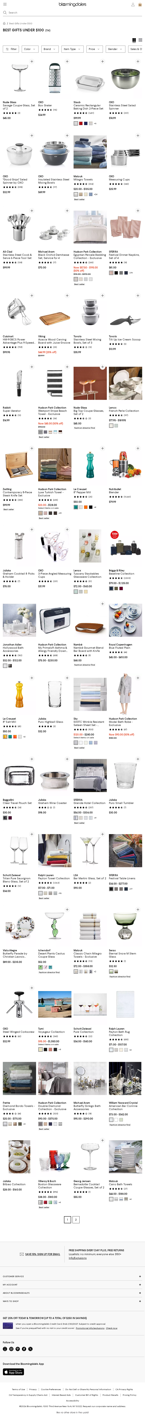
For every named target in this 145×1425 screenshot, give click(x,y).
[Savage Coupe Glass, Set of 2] (19, 78)
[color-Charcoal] (40, 432)
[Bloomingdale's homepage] (5, 24)
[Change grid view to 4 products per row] (134, 40)
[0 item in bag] (140, 4)
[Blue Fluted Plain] (125, 620)
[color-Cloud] (76, 279)
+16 (60, 893)
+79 (131, 273)
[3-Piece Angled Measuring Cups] (54, 546)
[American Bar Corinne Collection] (125, 1078)
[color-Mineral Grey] (76, 742)
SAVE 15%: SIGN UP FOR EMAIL (42, 1254)
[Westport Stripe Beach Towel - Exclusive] (54, 383)
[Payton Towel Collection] (54, 851)
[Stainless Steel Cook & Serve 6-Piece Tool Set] (19, 227)
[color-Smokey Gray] (116, 971)
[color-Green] (76, 591)
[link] (19, 110)
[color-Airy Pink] (45, 513)
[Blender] (125, 465)
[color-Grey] (116, 889)
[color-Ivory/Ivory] (81, 818)
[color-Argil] (15, 1124)
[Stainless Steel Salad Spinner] (125, 78)
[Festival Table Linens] (125, 851)
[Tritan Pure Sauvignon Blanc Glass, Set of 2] (19, 851)
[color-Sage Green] (20, 1124)
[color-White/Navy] (90, 971)
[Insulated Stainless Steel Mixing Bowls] (54, 152)
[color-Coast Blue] (90, 742)
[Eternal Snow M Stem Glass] (125, 926)
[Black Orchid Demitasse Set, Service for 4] (54, 227)
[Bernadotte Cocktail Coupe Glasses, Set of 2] (90, 1157)
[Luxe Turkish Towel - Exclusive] (54, 465)
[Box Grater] (54, 78)
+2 (95, 971)
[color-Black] (116, 273)
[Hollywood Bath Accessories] (19, 620)
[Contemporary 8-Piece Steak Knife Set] (19, 465)
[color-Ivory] (90, 123)
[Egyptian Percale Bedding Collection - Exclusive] (90, 227)
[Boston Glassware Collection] (54, 1157)
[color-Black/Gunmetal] (55, 1049)
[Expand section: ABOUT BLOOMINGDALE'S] (72, 1293)
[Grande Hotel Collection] (90, 775)
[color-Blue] (86, 123)
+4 (95, 507)
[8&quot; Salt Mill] (19, 694)
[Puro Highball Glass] (54, 694)
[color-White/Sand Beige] (76, 971)
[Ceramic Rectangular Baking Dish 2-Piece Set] (90, 78)
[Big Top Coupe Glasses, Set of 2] (90, 383)
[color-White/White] (86, 818)
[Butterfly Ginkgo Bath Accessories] (90, 1078)
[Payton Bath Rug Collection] (125, 1004)
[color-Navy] (126, 273)
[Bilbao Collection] (19, 1157)
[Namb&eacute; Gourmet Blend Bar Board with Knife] (90, 620)
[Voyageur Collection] (54, 1004)
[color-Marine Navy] (50, 1124)
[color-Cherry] (81, 123)
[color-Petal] (111, 273)
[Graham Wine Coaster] (54, 775)
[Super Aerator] (19, 383)
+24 (95, 194)
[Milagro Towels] (90, 152)
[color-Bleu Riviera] (76, 507)
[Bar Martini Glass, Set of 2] (90, 851)
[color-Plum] (121, 588)
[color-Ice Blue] (116, 425)
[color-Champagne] (45, 1124)
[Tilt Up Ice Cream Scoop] (125, 312)
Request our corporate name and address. (104, 1406)
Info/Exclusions (78, 1258)
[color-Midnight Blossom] (5, 818)
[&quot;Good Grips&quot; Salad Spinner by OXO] (19, 152)
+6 (95, 123)
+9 (95, 818)
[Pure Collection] (90, 1004)
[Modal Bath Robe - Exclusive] (125, 694)
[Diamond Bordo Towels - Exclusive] (19, 1078)
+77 (130, 889)
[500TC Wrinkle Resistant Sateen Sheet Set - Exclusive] (90, 694)
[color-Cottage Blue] (55, 893)
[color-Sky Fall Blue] (55, 432)
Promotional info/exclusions (90, 1328)
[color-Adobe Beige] (40, 513)
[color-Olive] (116, 588)
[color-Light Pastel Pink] (45, 967)
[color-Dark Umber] (60, 432)
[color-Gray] (121, 273)
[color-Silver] (86, 279)
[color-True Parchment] (45, 893)
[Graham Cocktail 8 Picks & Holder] (19, 546)
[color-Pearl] (126, 1199)
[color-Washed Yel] (40, 1049)
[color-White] (76, 123)
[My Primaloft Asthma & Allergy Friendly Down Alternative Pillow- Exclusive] (54, 620)
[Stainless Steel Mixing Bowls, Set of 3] (90, 312)
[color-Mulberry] (10, 818)
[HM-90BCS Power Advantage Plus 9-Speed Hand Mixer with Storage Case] (19, 312)
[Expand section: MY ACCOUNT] (72, 1285)
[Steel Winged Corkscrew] (19, 1004)
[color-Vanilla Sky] (81, 279)
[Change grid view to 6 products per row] (140, 40)
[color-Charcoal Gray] (50, 513)
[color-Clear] (111, 1120)
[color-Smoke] (81, 591)
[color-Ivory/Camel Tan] (86, 971)
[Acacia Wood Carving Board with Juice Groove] (54, 312)
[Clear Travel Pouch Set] (19, 775)
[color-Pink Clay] (50, 1049)
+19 (60, 513)
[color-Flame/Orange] (86, 507)
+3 (24, 1124)
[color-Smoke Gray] (10, 666)
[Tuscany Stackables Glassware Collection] (90, 546)
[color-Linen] (81, 194)
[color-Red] (45, 1202)
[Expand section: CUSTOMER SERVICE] (72, 1277)
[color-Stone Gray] (50, 893)
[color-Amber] (86, 591)
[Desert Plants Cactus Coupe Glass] (54, 926)
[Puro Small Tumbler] (125, 775)
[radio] (76, 123)
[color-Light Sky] (111, 1050)
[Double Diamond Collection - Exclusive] (54, 1078)
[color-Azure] (90, 194)
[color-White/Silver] (116, 1199)
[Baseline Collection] (125, 546)
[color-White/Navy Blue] (76, 818)
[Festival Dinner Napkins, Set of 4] (125, 227)
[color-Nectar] (5, 736)
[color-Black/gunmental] (45, 1049)
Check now (111, 1328)
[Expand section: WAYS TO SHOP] (72, 1301)
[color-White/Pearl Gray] (81, 971)
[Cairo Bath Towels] (125, 1157)
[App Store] (13, 1372)
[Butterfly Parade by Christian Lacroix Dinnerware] (19, 926)
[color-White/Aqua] (90, 818)
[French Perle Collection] (125, 383)
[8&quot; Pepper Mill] (90, 465)
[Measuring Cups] (125, 152)
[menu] (5, 4)
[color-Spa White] (40, 893)
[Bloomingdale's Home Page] (72, 4)
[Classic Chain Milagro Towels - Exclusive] (90, 926)
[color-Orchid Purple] (95, 742)
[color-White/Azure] (121, 1199)
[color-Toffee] (50, 432)
